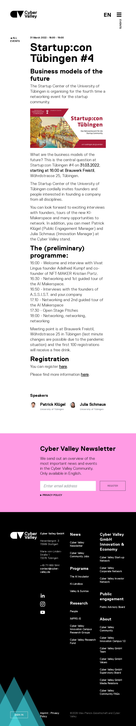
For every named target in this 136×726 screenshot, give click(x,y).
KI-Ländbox (76, 583)
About (105, 619)
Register (112, 485)
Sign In (19, 714)
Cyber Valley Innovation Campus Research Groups (81, 629)
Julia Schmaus (93, 404)
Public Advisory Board (112, 607)
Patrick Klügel (52, 404)
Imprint (44, 713)
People (74, 611)
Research (79, 603)
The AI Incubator (79, 576)
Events (120, 24)
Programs (79, 568)
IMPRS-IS (75, 618)
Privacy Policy (52, 495)
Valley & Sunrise (79, 591)
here (63, 366)
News (75, 534)
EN (107, 15)
